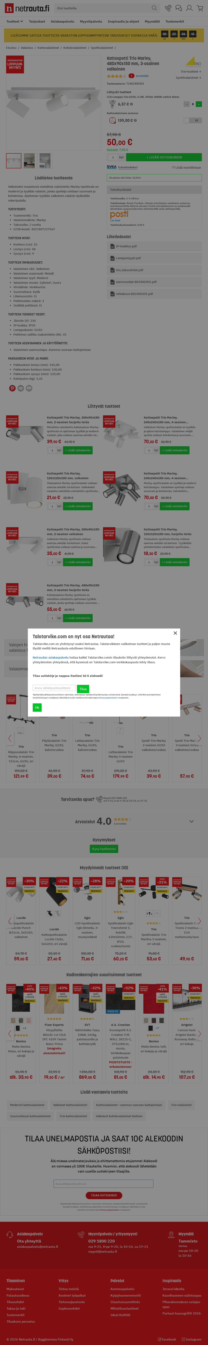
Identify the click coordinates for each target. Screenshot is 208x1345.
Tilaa (83, 689)
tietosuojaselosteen (108, 697)
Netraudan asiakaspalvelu (51, 657)
